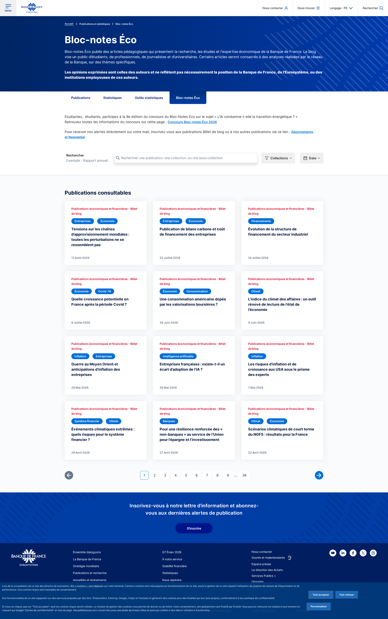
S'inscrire (194, 528)
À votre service (172, 559)
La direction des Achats (267, 570)
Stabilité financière (174, 566)
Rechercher (75, 155)
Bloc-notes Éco (188, 98)
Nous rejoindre (171, 580)
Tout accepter (321, 594)
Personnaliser (319, 606)
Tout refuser (346, 594)
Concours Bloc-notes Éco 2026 (192, 122)
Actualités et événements (89, 580)
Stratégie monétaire (86, 566)
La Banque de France (87, 559)
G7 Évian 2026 (171, 552)
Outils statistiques (149, 98)
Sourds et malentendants (268, 557)
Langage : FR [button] (338, 8)
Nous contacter (262, 551)
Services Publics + (264, 575)
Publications (80, 98)
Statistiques (112, 98)
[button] (373, 8)
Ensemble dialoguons (87, 552)
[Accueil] (28, 558)
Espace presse (261, 564)
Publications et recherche (89, 573)
